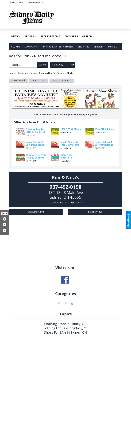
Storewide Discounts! (66, 156)
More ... (112, 46)
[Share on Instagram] (4, 230)
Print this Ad (39, 80)
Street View (95, 211)
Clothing (33, 73)
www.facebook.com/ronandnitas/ (65, 280)
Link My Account (36, 2)
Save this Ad (18, 80)
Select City (57, 64)
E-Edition (13, 2)
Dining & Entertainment (58, 46)
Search (42, 64)
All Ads (15, 46)
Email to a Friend (61, 80)
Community (32, 46)
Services (99, 46)
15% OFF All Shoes (70, 129)
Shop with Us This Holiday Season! (36, 156)
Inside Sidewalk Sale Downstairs (35, 143)
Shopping (83, 46)
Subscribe (23, 2)
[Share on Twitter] (4, 224)
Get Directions (36, 211)
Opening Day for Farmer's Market (35, 130)
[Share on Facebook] (4, 219)
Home (12, 73)
